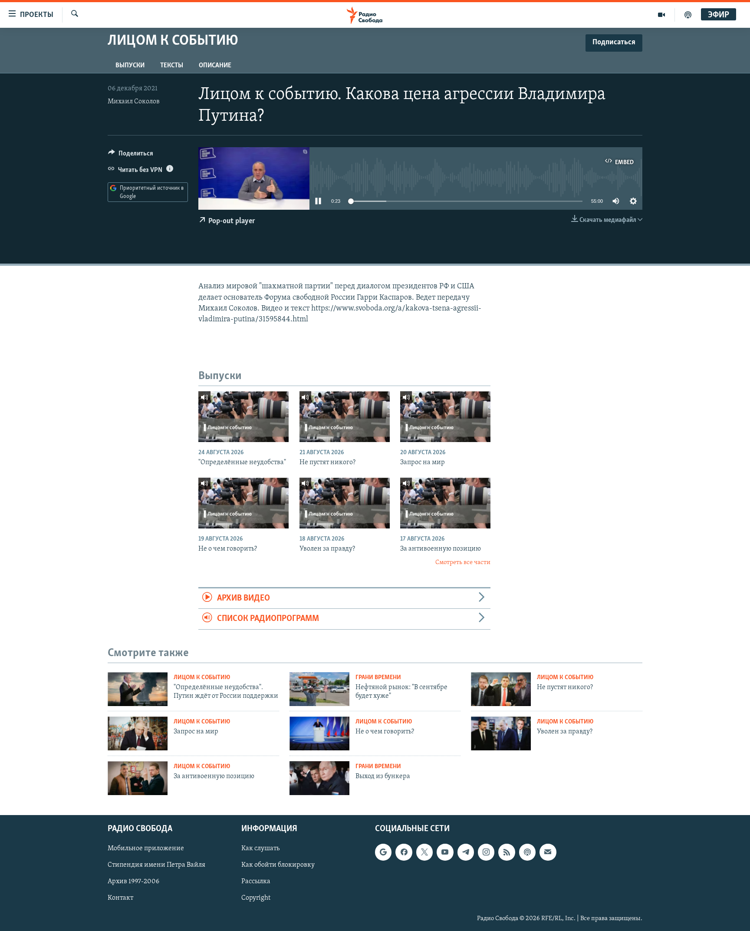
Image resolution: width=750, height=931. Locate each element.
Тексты (171, 65)
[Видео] (661, 14)
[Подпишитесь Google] (383, 852)
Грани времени (378, 677)
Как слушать (260, 848)
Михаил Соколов (134, 101)
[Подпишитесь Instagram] (486, 852)
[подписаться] (547, 852)
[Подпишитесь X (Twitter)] (424, 852)
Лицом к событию (202, 677)
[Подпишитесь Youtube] (445, 852)
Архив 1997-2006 (133, 881)
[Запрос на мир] (445, 416)
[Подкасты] (527, 852)
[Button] (130, 155)
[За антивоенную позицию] (445, 503)
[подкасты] (688, 14)
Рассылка (255, 881)
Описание (215, 65)
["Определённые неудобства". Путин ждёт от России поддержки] (138, 689)
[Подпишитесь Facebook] (403, 852)
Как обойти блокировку (278, 865)
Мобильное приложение (146, 848)
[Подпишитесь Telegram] (465, 852)
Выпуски (130, 65)
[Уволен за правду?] (344, 503)
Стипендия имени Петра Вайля (156, 865)
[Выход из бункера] (319, 778)
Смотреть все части (462, 562)
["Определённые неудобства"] (243, 416)
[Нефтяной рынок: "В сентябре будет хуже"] (319, 689)
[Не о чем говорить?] (243, 503)
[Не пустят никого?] (344, 416)
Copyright (255, 898)
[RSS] (506, 852)
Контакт (120, 898)
